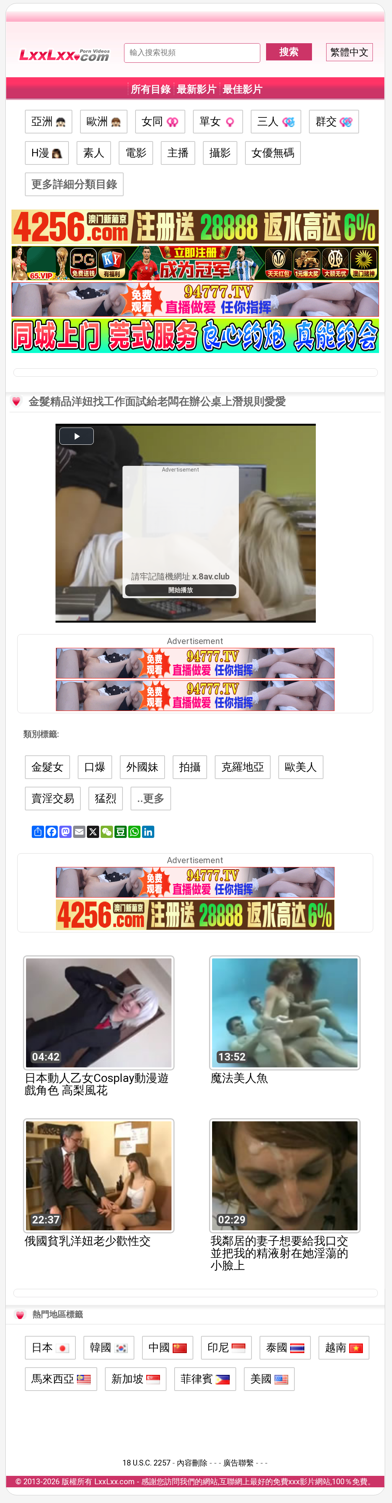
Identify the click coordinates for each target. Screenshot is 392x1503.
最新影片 (197, 89)
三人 (269, 121)
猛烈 (105, 798)
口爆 (95, 767)
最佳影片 (243, 89)
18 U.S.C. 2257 (146, 1462)
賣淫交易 (52, 798)
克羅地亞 (242, 767)
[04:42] (99, 1012)
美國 (262, 1379)
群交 (327, 121)
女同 (154, 121)
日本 (43, 1347)
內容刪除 (192, 1462)
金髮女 (47, 767)
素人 (94, 152)
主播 (178, 152)
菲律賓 (198, 1379)
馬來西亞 (54, 1379)
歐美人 (301, 767)
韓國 (102, 1347)
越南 (337, 1347)
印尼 (219, 1347)
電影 (136, 152)
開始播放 (180, 590)
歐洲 (99, 121)
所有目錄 (151, 89)
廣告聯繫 (238, 1462)
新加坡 (128, 1379)
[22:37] (99, 1175)
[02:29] (285, 1175)
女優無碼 (273, 152)
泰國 (278, 1347)
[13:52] (285, 1012)
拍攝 (190, 767)
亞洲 (43, 121)
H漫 (41, 152)
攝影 (220, 152)
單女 (211, 121)
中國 (161, 1347)
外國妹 (142, 767)
